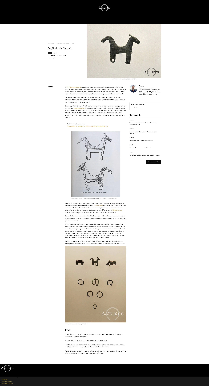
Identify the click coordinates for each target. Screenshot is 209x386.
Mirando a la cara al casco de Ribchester (140, 148)
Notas (135, 107)
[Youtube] (104, 20)
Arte (73, 43)
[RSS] (146, 97)
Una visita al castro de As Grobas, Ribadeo (141, 140)
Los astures (51, 43)
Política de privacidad (7, 383)
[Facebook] (99, 20)
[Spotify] (7, 375)
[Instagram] (101, 20)
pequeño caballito (79, 108)
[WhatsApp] (49, 102)
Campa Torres (99, 206)
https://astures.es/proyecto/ (146, 88)
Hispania (131, 137)
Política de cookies (7, 381)
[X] (49, 94)
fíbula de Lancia (117, 210)
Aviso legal (4, 379)
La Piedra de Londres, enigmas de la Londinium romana (144, 155)
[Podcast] (106, 20)
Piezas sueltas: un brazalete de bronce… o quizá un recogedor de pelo (87, 126)
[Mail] (144, 97)
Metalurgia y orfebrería (62, 43)
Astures (52, 55)
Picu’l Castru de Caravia (74, 87)
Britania (131, 145)
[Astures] (133, 91)
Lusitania (131, 120)
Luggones (54, 53)
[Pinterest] (49, 98)
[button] (207, 16)
